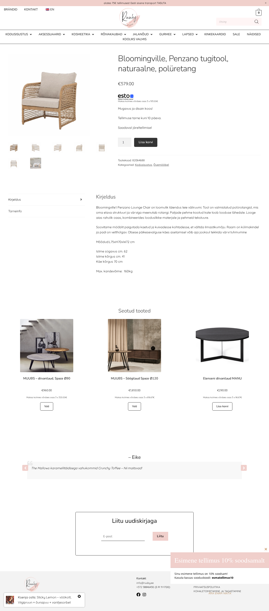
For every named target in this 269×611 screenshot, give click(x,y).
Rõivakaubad (111, 34)
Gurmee (165, 34)
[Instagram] (144, 595)
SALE (236, 34)
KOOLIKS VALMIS (135, 39)
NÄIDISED (254, 34)
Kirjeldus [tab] (14, 199)
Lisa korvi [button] (222, 406)
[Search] (257, 22)
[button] (19, 34)
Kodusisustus (17, 34)
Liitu (160, 536)
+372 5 (140, 587)
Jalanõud (141, 34)
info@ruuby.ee (145, 582)
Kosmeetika (81, 34)
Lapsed (188, 34)
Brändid (10, 9)
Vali (46, 406)
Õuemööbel (161, 165)
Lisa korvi (146, 142)
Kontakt (31, 9)
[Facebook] (138, 595)
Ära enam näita (220, 593)
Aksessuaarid (50, 34)
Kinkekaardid (215, 34)
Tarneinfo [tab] (15, 211)
